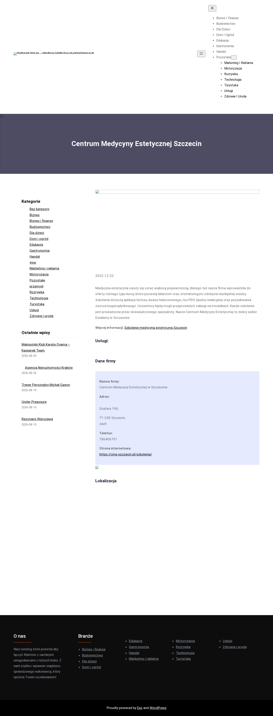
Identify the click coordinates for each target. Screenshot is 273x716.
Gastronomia (40, 251)
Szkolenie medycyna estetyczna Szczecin (155, 328)
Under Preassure (34, 402)
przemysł (36, 286)
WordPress (158, 708)
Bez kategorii (39, 209)
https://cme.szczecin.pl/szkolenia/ (125, 454)
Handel (35, 257)
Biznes (35, 215)
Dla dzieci (37, 233)
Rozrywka (37, 292)
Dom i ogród (39, 239)
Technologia (39, 298)
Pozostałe (37, 280)
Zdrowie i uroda (41, 316)
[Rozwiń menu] (201, 54)
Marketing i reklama (44, 268)
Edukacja (36, 245)
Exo (139, 708)
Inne (33, 263)
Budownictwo (40, 227)
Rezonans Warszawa (37, 419)
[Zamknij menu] (212, 8)
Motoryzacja (39, 274)
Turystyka (37, 304)
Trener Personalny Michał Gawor (46, 385)
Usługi (34, 310)
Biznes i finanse (41, 221)
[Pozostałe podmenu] (234, 57)
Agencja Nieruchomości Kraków (49, 368)
